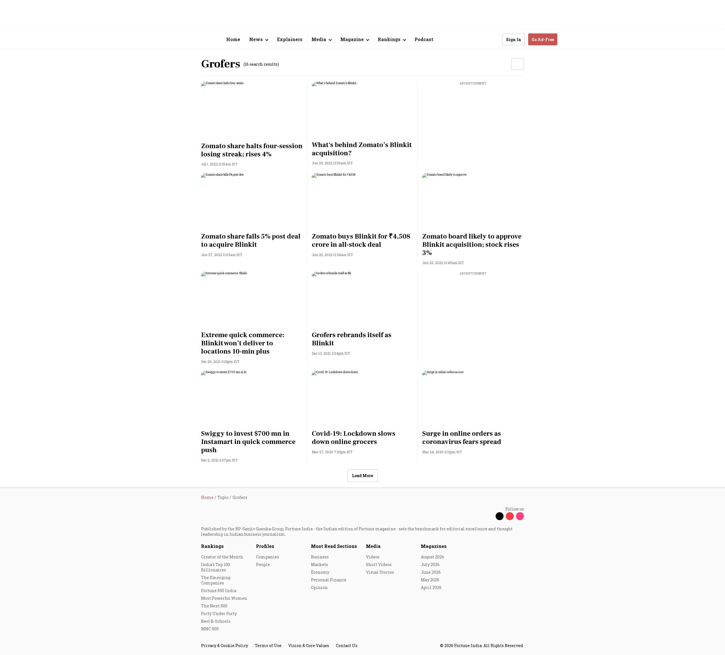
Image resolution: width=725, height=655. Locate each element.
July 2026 (430, 564)
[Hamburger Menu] (171, 39)
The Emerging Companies (215, 580)
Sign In (513, 39)
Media (373, 546)
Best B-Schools (216, 621)
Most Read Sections (334, 546)
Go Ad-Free (543, 39)
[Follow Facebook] (489, 516)
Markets (319, 564)
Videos (372, 557)
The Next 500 (214, 606)
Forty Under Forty (219, 613)
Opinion (319, 587)
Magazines (434, 546)
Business (320, 557)
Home (233, 39)
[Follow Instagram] (520, 516)
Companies (267, 557)
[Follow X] (500, 516)
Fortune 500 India (218, 590)
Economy (320, 572)
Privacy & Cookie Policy (224, 645)
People (263, 564)
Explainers (289, 39)
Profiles (265, 546)
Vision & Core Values (308, 645)
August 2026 (432, 557)
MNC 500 (210, 628)
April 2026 (431, 587)
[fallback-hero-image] (252, 110)
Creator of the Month (222, 557)
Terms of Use (268, 645)
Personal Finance (328, 579)
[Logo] (198, 39)
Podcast (424, 39)
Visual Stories (380, 572)
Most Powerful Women (224, 598)
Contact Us (346, 645)
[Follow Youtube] (510, 516)
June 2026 (431, 572)
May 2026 (430, 579)
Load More (362, 475)
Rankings (212, 546)
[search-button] (494, 39)
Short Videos (379, 564)
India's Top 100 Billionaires (215, 567)
